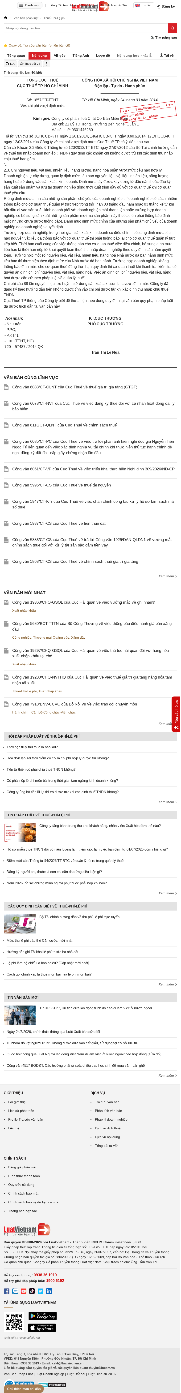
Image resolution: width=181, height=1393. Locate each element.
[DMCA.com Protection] (52, 1387)
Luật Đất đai (76, 1374)
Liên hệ (13, 1128)
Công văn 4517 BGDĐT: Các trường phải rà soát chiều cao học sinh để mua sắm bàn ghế (76, 1065)
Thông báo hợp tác (22, 1211)
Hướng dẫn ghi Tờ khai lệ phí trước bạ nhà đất (42, 952)
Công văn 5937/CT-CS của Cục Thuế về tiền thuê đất (59, 523)
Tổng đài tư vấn (107, 1146)
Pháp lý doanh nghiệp (111, 1119)
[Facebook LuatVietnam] (6, 1291)
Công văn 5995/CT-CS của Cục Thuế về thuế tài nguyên (61, 485)
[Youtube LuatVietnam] (23, 1291)
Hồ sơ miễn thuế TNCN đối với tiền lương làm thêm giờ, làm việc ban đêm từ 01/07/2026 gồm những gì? (87, 849)
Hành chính (20, 712)
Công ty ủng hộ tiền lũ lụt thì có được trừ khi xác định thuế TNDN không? (63, 792)
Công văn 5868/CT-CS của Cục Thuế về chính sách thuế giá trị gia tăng (75, 561)
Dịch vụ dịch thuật (108, 1128)
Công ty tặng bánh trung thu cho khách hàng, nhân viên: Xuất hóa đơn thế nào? (100, 826)
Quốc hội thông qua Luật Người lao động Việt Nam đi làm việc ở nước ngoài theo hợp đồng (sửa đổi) (84, 1054)
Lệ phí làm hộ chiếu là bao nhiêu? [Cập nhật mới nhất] (48, 963)
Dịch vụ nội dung (107, 1137)
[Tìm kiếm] (172, 28)
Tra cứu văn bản (107, 1102)
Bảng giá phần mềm (23, 1167)
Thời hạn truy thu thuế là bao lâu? (32, 747)
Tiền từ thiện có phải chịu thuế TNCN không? (41, 769)
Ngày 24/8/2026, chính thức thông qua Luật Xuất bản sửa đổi (53, 1032)
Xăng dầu (78, 637)
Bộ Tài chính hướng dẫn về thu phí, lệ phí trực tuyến (79, 917)
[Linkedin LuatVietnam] (49, 1291)
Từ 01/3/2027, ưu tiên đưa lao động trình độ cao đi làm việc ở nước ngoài (95, 1008)
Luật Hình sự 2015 (102, 1374)
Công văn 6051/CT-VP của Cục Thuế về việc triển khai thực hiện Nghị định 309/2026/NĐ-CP (93, 469)
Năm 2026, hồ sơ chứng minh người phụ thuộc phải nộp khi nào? (57, 883)
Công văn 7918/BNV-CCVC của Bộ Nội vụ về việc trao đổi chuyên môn (74, 704)
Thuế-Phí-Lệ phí (24, 691)
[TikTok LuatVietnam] (32, 1291)
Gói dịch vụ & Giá (114, 5)
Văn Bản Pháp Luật (18, 1374)
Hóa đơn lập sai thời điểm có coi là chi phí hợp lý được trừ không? (58, 758)
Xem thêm (167, 576)
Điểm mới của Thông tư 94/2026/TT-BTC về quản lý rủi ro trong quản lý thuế (65, 861)
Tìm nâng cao (165, 37)
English (147, 5)
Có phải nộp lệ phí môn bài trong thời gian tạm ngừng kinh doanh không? (62, 780)
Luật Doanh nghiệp (50, 1374)
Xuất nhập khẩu (24, 610)
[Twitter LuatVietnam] (40, 1291)
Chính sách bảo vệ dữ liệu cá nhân (34, 1202)
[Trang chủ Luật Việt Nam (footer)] (90, 1229)
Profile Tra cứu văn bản (25, 1119)
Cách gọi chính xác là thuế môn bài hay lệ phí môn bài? (49, 974)
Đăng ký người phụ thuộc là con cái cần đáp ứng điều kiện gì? (54, 872)
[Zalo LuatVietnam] (15, 1291)
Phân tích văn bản (108, 1111)
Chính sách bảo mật (23, 1193)
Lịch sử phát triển (21, 1111)
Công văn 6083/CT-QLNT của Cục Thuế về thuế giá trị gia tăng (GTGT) (74, 387)
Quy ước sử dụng (21, 1185)
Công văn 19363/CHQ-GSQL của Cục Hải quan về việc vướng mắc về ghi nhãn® (83, 602)
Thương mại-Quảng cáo (51, 637)
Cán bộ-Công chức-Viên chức (53, 712)
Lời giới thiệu (18, 1102)
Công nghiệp (21, 637)
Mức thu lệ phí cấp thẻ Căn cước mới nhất (39, 940)
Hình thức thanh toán (24, 1176)
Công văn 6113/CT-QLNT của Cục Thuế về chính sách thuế (64, 425)
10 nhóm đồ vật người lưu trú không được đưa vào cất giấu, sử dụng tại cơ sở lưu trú (72, 1043)
